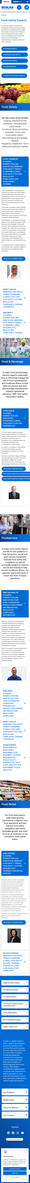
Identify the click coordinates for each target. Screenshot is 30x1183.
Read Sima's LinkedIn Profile (13, 922)
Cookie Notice (15, 1164)
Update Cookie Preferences (14, 1139)
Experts (4, 15)
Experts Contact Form (10, 1027)
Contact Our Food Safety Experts (14, 75)
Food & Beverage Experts (11, 54)
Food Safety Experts (10, 48)
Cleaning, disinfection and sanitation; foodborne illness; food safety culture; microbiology (12, 418)
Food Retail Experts (9, 66)
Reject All (15, 1173)
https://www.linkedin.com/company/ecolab (8, 1133)
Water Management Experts (12, 1020)
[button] (19, 7)
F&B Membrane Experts (10, 990)
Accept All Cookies (14, 1169)
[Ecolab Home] (7, 8)
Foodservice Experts (10, 60)
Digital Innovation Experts (11, 983)
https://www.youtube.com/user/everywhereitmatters (22, 1133)
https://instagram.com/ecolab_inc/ (17, 1133)
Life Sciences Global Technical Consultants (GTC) (13, 1005)
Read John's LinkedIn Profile (13, 469)
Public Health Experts (10, 1013)
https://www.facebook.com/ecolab (13, 1133)
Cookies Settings (15, 1177)
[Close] (26, 1151)
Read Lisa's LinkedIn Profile (13, 258)
